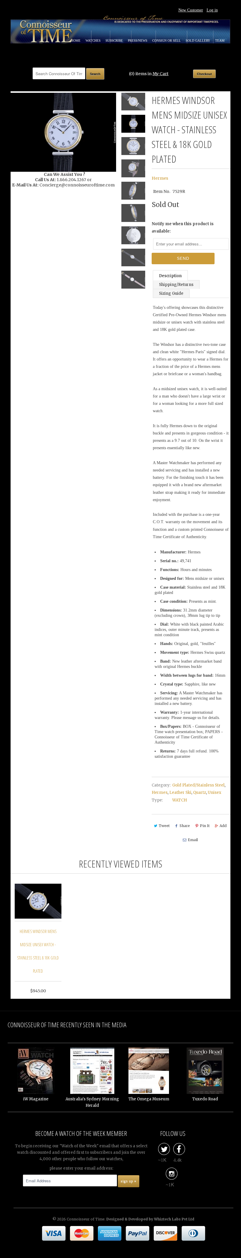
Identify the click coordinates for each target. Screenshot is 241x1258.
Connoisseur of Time (86, 1219)
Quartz (199, 792)
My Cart (160, 73)
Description (170, 275)
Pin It (205, 825)
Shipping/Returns (176, 284)
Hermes (160, 178)
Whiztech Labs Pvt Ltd (174, 1219)
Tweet (164, 825)
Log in (212, 10)
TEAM (220, 40)
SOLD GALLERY (198, 40)
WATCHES (93, 40)
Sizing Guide (171, 293)
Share (185, 825)
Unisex (214, 792)
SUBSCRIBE (115, 40)
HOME (76, 40)
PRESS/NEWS (138, 40)
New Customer (190, 10)
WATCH (179, 800)
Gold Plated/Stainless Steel (198, 785)
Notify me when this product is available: (183, 227)
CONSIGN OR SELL (167, 40)
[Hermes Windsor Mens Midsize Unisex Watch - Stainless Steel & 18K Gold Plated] (63, 132)
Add (223, 825)
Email (193, 840)
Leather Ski (180, 792)
